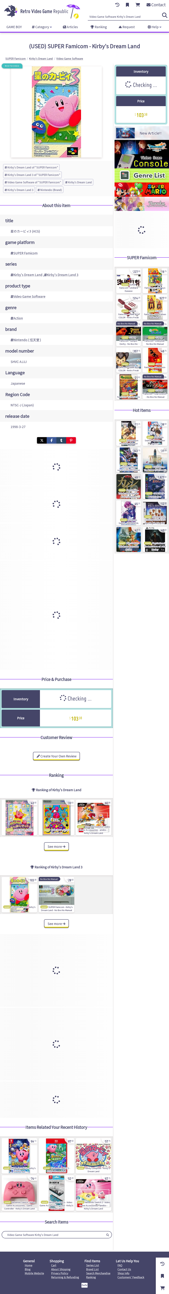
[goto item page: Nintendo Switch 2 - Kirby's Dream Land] (56, 1156)
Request (128, 27)
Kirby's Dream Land (80, 182)
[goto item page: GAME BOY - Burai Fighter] (155, 486)
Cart (53, 1265)
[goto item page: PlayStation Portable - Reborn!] (128, 433)
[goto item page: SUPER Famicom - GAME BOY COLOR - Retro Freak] (128, 307)
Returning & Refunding (65, 1277)
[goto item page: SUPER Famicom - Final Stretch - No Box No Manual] (155, 386)
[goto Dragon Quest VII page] (142, 153)
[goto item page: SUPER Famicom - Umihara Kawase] (128, 280)
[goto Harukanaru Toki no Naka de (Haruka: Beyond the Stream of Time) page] (142, 210)
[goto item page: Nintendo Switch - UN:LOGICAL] (128, 513)
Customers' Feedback (131, 1277)
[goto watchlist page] (127, 5)
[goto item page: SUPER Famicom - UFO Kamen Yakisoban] (155, 307)
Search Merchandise (98, 1273)
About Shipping (60, 1269)
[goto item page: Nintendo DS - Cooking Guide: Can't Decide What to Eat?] (155, 513)
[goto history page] (117, 5)
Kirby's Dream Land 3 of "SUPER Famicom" (33, 175)
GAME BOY (14, 27)
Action (18, 318)
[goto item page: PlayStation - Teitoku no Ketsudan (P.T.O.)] (128, 539)
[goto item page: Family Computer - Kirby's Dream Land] (93, 1156)
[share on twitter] (42, 440)
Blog (28, 1269)
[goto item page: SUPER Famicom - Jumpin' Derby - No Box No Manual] (128, 333)
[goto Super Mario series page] (142, 196)
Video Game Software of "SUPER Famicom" (34, 182)
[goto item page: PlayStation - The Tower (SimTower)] (155, 460)
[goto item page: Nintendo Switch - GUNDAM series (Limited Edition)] (128, 460)
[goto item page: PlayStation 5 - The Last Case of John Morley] (155, 539)
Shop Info (123, 1273)
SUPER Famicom (25, 253)
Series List (92, 1265)
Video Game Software (29, 296)
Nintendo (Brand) (51, 190)
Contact (158, 4)
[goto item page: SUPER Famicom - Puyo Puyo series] (155, 280)
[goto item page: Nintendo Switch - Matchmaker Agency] (155, 433)
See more (55, 846)
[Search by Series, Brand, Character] (108, 1234)
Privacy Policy (59, 1273)
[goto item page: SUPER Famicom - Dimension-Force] (155, 360)
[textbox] (53, 1234)
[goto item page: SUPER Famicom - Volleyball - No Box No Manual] (155, 333)
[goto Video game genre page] (142, 181)
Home (28, 1265)
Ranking (100, 27)
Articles (72, 27)
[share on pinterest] (71, 440)
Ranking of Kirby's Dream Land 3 (58, 867)
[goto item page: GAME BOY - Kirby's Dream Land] (19, 817)
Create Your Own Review (58, 756)
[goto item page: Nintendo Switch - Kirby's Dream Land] (19, 1156)
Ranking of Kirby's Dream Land (58, 789)
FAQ (120, 1265)
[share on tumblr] (61, 440)
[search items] (165, 15)
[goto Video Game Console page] (142, 167)
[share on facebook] (51, 440)
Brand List (92, 1269)
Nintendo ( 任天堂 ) (27, 339)
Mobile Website (34, 1273)
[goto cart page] (137, 5)
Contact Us (124, 1269)
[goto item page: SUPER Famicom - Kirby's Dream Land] (19, 895)
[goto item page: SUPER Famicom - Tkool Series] (128, 386)
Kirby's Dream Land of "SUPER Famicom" (32, 167)
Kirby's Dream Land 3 (20, 190)
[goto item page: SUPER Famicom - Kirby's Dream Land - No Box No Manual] (56, 895)
